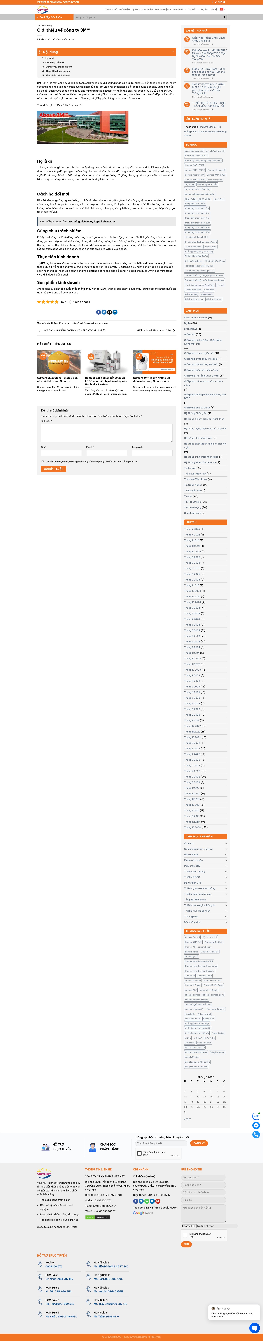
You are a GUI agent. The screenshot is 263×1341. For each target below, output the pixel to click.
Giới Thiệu (124, 9)
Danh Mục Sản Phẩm (51, 17)
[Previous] (41, 369)
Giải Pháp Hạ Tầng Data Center (201, 375)
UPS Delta (190, 1042)
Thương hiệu (191, 916)
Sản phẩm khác (192, 922)
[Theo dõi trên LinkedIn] (221, 2)
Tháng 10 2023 (192, 669)
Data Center (191, 854)
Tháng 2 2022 (192, 782)
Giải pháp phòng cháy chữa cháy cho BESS (205, 396)
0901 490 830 (68, 1316)
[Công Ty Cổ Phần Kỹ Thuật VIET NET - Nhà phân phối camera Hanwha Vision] (42, 9)
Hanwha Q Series (193, 289)
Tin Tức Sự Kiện (192, 501)
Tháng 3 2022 (192, 776)
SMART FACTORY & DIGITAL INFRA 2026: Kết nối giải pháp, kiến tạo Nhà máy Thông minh (208, 89)
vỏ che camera (204, 1042)
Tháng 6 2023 (192, 692)
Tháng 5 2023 (192, 697)
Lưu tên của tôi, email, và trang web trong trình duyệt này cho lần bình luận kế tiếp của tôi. (92, 461)
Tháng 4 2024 (192, 636)
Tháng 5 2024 (192, 630)
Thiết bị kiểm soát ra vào (197, 894)
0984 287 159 (65, 1278)
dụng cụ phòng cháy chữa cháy (199, 194)
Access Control (192, 937)
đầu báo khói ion (213, 299)
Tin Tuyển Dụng (192, 507)
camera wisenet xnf (194, 175)
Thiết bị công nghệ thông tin (199, 905)
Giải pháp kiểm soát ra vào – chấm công (203, 383)
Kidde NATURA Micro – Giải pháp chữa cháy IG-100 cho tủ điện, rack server (208, 72)
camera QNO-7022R (195, 170)
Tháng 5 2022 (192, 765)
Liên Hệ (213, 9)
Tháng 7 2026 (192, 529)
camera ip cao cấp (212, 980)
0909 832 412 (118, 1303)
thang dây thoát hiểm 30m (197, 232)
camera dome (191, 951)
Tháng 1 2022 (191, 787)
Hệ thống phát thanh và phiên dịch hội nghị (205, 445)
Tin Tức (192, 9)
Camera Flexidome (210, 951)
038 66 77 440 (119, 1266)
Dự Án (204, 9)
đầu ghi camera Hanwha (196, 1066)
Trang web (137, 447)
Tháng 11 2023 (192, 664)
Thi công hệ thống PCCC (196, 237)
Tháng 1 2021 (191, 821)
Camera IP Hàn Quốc (213, 985)
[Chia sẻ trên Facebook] (98, 312)
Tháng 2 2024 (192, 647)
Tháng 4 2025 (192, 568)
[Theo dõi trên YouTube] (224, 2)
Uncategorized (192, 513)
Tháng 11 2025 (192, 545)
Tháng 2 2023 (192, 714)
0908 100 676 (103, 1200)
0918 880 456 (63, 1291)
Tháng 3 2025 (192, 574)
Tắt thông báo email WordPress (200, 285)
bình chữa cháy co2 (215, 151)
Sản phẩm (147, 9)
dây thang (190, 184)
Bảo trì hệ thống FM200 (196, 155)
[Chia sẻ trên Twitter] (104, 312)
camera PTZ (191, 990)
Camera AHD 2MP (193, 942)
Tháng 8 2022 (192, 748)
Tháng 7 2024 (192, 619)
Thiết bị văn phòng (194, 871)
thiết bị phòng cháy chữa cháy (199, 251)
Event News (190, 328)
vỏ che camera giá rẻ (195, 1047)
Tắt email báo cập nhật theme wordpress (204, 280)
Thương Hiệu (161, 9)
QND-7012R (190, 199)
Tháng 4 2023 (192, 703)
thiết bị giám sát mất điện (197, 1023)
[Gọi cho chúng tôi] (146, 1201)
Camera (188, 843)
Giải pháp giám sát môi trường (201, 370)
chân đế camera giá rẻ (213, 995)
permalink (103, 323)
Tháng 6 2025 (192, 562)
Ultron (188, 1038)
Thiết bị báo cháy (193, 246)
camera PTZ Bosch (208, 990)
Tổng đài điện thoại (195, 899)
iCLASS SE (190, 1014)
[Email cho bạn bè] (109, 312)
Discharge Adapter (216, 1009)
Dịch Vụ (136, 9)
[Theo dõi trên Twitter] (216, 2)
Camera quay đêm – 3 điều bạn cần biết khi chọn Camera (57, 379)
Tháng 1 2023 (191, 720)
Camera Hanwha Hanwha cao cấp (201, 966)
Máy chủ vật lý (192, 865)
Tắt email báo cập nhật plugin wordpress (204, 275)
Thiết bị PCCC (192, 877)
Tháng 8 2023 (192, 681)
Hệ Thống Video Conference (200, 462)
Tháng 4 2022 (192, 771)
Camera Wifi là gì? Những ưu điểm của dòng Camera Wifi (151, 379)
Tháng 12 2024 (192, 590)
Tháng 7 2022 (192, 754)
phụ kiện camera (192, 1018)
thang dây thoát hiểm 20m (197, 222)
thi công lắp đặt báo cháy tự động (201, 242)
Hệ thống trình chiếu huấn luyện (201, 456)
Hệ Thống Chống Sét (195, 413)
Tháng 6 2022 (192, 759)
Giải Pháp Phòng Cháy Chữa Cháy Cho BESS (208, 39)
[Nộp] (223, 17)
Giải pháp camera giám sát (199, 353)
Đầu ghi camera (217, 1052)
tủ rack (220, 285)
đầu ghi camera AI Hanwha (197, 1062)
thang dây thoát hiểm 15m (197, 218)
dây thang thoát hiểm (207, 184)
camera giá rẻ (191, 956)
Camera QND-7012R (194, 165)
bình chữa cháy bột (194, 151)
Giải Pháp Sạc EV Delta (197, 407)
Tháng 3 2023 (192, 709)
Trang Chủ (111, 9)
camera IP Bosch (193, 980)
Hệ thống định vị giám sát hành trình (204, 418)
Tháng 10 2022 (192, 737)
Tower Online (218, 1033)
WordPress (209, 289)
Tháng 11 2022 (192, 731)
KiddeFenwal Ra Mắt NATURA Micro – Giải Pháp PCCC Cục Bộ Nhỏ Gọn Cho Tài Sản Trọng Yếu (209, 55)
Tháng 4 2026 (192, 534)
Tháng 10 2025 (192, 551)
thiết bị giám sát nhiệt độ (197, 1033)
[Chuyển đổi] (226, 843)
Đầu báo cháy (191, 294)
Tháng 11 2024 (192, 596)
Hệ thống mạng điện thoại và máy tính (205, 428)
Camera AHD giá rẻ (213, 942)
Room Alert (219, 199)
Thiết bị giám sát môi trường (199, 888)
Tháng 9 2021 (191, 810)
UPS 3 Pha (210, 1038)
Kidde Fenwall (204, 1014)
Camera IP (190, 975)
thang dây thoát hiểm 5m (197, 208)
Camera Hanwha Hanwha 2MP (199, 961)
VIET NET (71, 39)
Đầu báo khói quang (194, 299)
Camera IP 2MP (205, 975)
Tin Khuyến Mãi (192, 490)
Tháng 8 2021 (191, 816)
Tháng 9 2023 (192, 675)
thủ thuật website (193, 261)
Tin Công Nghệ (44, 26)
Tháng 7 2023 (192, 686)
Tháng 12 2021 (192, 793)
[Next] (172, 369)
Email (90, 447)
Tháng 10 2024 (192, 602)
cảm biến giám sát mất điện (198, 1004)
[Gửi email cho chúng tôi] (218, 2)
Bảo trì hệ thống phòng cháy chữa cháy (203, 160)
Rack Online (208, 1018)
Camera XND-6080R (195, 179)
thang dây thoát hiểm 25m (197, 227)
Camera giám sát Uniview (198, 848)
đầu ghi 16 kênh (192, 1057)
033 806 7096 (114, 1278)
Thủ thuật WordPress (215, 261)
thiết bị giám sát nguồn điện (198, 1028)
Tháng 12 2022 (192, 726)
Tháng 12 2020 (192, 827)
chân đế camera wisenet (196, 999)
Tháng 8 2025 (192, 557)
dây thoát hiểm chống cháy (197, 189)
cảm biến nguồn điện (194, 1009)
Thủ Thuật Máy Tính (195, 473)
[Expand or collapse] (173, 50)
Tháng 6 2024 (192, 624)
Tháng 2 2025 (192, 579)
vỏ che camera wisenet (196, 1052)
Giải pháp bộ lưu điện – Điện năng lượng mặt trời (203, 342)
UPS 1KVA (198, 1038)
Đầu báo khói (207, 294)
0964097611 (115, 1291)
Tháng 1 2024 (192, 652)
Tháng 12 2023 (192, 658)
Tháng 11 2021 (192, 799)
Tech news (190, 468)
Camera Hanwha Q (216, 170)
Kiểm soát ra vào (193, 860)
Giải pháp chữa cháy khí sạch (200, 358)
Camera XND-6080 (216, 175)
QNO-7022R (205, 199)
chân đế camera (192, 995)
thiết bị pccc (210, 246)
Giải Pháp (178, 9)
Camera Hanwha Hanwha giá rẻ (199, 971)
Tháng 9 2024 (192, 607)
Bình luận (46, 421)
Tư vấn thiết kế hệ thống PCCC (199, 270)
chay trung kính (215, 179)
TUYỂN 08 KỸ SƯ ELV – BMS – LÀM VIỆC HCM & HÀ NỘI (208, 104)
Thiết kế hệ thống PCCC (196, 256)
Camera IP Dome (193, 985)
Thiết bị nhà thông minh (197, 910)
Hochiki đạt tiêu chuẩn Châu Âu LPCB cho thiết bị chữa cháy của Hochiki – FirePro (106, 381)
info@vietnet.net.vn (104, 1205)
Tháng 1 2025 (191, 585)
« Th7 (187, 1119)
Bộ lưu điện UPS (193, 882)
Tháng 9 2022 (192, 742)
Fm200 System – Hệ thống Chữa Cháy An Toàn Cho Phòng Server (205, 131)
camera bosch (204, 947)
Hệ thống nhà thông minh (198, 438)
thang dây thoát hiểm (195, 203)
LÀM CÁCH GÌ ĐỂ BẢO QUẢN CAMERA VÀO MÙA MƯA (73, 330)
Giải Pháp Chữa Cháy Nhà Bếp (201, 364)
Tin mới (188, 496)
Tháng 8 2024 (192, 613)
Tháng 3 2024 (192, 641)
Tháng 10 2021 (192, 804)
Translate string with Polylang (199, 266)
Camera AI (190, 947)
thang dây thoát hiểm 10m (197, 213)
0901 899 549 (65, 1303)
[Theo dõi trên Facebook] (213, 2)
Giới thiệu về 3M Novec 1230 (154, 330)
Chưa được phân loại (195, 317)
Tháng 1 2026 (191, 540)
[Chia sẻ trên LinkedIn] (114, 312)
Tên (43, 447)
